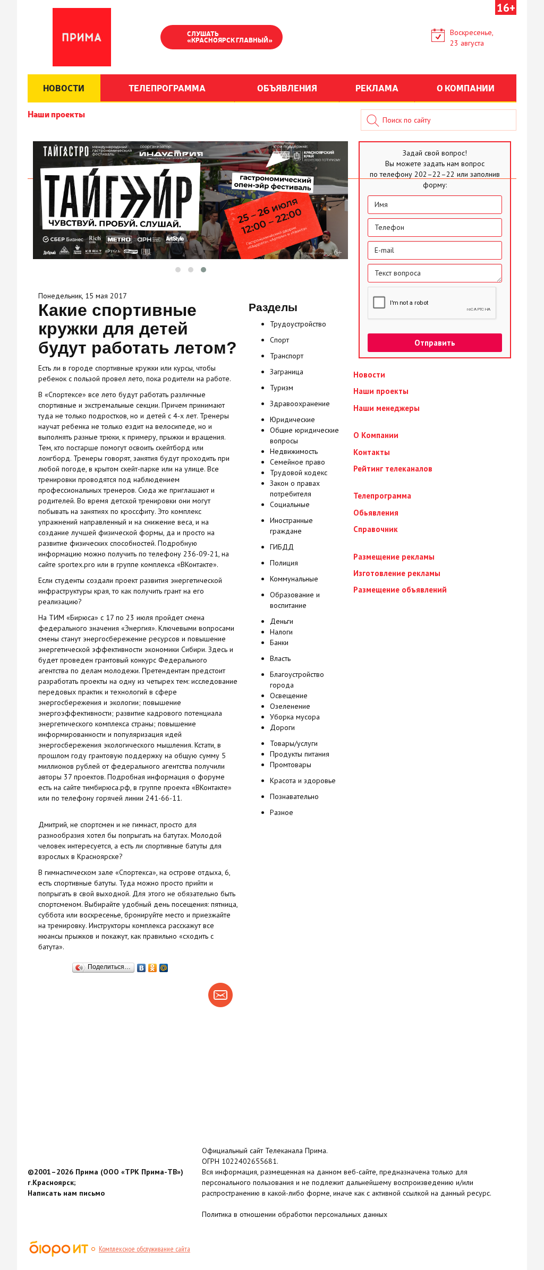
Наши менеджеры (386, 408)
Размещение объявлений (400, 590)
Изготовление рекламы (396, 573)
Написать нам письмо (66, 1193)
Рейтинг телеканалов (392, 469)
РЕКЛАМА (376, 87)
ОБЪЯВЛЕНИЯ (287, 87)
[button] (178, 269)
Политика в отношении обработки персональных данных (294, 1214)
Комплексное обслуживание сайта (144, 1249)
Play (173, 38)
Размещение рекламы (394, 557)
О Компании (375, 435)
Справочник (375, 529)
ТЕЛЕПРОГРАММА (167, 87)
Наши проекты (56, 113)
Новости (369, 375)
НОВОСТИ (63, 87)
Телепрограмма (382, 496)
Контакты (371, 452)
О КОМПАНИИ (466, 87)
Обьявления (375, 513)
